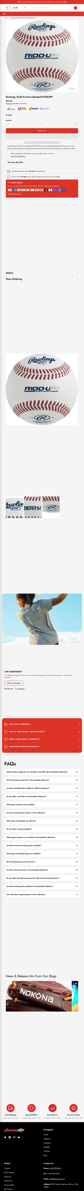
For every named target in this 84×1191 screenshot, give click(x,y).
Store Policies (9, 1172)
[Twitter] (5, 1137)
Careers (7, 1168)
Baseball (47, 1147)
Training (47, 1151)
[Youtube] (18, 1137)
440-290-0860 (55, 1168)
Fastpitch (47, 1139)
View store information (18, 156)
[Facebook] (9, 1137)
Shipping (9, 103)
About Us (7, 1176)
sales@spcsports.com (57, 1179)
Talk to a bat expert (14, 683)
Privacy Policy (9, 1185)
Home (6, 18)
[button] (42, 137)
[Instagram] (14, 1137)
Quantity (8, 120)
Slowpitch (47, 1143)
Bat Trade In (8, 1189)
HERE (65, 2)
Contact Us (8, 1181)
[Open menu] (4, 14)
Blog (45, 1155)
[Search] (75, 7)
